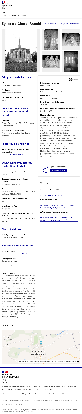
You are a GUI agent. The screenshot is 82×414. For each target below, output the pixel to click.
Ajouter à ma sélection (71, 23)
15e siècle (17, 154)
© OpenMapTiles (48, 361)
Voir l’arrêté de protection (49, 195)
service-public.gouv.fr (23, 394)
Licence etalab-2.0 (17, 411)
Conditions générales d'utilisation (41, 409)
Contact (26, 400)
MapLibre (21, 361)
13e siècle (5, 154)
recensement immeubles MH (13, 253)
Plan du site (18, 404)
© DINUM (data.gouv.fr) (34, 361)
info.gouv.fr (6, 394)
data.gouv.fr (57, 394)
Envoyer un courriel (58, 170)
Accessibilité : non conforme (10, 400)
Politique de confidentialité (21, 409)
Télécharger (51, 23)
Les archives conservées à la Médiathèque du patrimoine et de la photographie (56, 219)
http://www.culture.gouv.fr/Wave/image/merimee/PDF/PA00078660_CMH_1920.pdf (58, 206)
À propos (37, 400)
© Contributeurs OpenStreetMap (64, 361)
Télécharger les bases (51, 400)
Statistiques (66, 400)
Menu (79, 3)
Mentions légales (7, 409)
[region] (41, 347)
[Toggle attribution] (78, 361)
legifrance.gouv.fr (41, 394)
